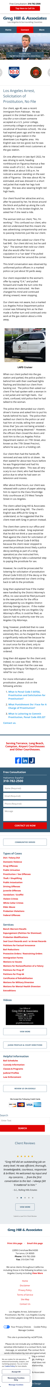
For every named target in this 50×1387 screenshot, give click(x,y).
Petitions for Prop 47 (13, 970)
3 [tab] (25, 1198)
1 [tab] (17, 1198)
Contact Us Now (25, 825)
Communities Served (25, 842)
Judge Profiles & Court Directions (25, 1045)
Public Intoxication (13, 882)
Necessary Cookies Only (16, 1379)
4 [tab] (29, 1198)
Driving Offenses (11, 886)
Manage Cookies (26, 1330)
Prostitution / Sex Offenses (17, 874)
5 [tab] (33, 1198)
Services (8, 924)
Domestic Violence (12, 861)
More (41, 29)
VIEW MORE (25, 1031)
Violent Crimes (10, 898)
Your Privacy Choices (21, 1326)
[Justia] (32, 760)
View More (25, 1207)
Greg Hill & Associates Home (25, 20)
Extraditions (9, 990)
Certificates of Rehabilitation (18, 978)
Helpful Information (16, 1056)
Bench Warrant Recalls (14, 929)
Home (8, 29)
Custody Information (14, 1064)
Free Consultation (14, 772)
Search (22, 1128)
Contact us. (9, 722)
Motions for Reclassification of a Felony (23, 965)
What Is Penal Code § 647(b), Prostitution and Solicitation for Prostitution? (26, 695)
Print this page (15, 1243)
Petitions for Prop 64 (13, 974)
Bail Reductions (11, 949)
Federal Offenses (11, 915)
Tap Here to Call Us (25, 8)
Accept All (16, 1372)
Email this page (35, 1243)
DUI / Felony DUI (11, 857)
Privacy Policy (25, 1290)
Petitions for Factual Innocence (19, 945)
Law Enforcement (12, 1077)
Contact (25, 29)
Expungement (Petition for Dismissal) (22, 933)
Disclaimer (25, 1285)
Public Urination (11, 870)
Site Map (25, 1299)
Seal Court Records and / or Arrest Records (24, 941)
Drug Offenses (10, 866)
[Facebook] (18, 760)
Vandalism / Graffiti (13, 894)
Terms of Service (25, 1294)
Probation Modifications (15, 937)
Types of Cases (12, 853)
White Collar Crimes (13, 902)
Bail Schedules (10, 1060)
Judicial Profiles (11, 1072)
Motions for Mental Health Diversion (22, 986)
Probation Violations (13, 911)
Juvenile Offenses (12, 890)
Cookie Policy (40, 1326)
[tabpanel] (25, 1172)
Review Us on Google (25, 1088)
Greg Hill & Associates (33, 1372)
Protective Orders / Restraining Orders (22, 953)
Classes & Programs (13, 1068)
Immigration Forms (13, 957)
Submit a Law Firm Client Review (25, 1216)
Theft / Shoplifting (12, 878)
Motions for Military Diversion (18, 982)
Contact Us (25, 1304)
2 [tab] (21, 1198)
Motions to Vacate (12, 961)
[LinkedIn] (25, 760)
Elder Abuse (9, 907)
